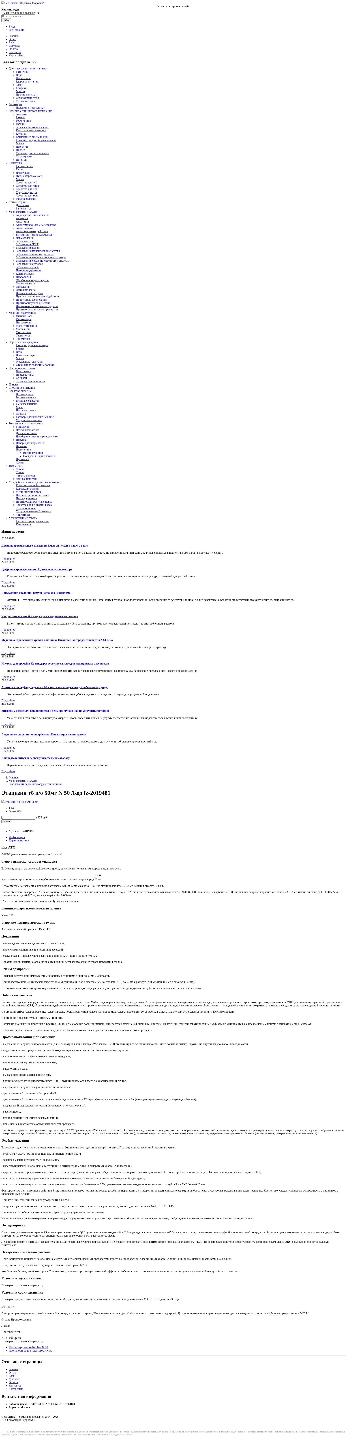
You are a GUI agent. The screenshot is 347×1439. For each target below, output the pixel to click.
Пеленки (21, 446)
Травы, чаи (15, 465)
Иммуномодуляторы (28, 270)
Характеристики (19, 840)
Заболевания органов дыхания (34, 254)
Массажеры (23, 329)
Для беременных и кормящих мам (37, 436)
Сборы (20, 469)
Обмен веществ (25, 283)
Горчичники (23, 120)
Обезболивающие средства (32, 280)
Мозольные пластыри (29, 361)
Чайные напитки (26, 478)
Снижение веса (25, 101)
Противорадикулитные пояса (34, 501)
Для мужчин (23, 172)
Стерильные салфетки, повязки (35, 364)
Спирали (21, 377)
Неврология (23, 276)
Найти (6, 20)
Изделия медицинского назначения (30, 110)
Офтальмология (25, 289)
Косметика (15, 162)
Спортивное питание (22, 387)
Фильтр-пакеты (25, 475)
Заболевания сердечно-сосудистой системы (42, 260)
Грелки (20, 123)
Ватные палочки (26, 397)
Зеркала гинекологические (32, 127)
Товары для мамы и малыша (26, 423)
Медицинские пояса (28, 491)
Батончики (22, 71)
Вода (19, 75)
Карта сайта (16, 55)
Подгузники (23, 449)
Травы (20, 472)
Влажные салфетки (28, 400)
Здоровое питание (27, 81)
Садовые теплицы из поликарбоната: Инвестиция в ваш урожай (43, 734)
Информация (17, 837)
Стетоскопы (23, 332)
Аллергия (22, 218)
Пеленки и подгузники (30, 107)
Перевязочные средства (23, 342)
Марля (20, 358)
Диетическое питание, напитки (28, 68)
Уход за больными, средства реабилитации (35, 482)
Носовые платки (26, 410)
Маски (20, 143)
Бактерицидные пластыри (32, 345)
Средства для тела (27, 195)
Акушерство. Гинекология (32, 215)
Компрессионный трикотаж (33, 485)
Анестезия (22, 221)
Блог (11, 42)
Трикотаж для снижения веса (34, 504)
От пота (21, 413)
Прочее (20, 149)
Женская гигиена (26, 403)
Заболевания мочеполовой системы (38, 250)
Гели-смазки (23, 371)
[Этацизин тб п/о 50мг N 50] (19, 801)
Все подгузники (33, 452)
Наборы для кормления (30, 443)
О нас (12, 39)
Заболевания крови (28, 247)
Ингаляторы (23, 322)
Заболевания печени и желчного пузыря (41, 257)
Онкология (22, 286)
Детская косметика (27, 429)
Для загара (22, 205)
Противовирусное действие (33, 302)
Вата (19, 351)
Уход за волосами (26, 198)
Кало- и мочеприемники (31, 130)
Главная (13, 35)
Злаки (19, 84)
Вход (12, 26)
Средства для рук (26, 192)
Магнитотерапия (26, 325)
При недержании (26, 498)
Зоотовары (15, 104)
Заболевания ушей (27, 267)
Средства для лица (27, 185)
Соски (20, 462)
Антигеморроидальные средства (36, 224)
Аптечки (21, 114)
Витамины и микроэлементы (34, 234)
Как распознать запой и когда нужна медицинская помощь (39, 616)
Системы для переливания (32, 153)
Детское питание (26, 433)
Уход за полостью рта (29, 420)
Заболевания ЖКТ (27, 244)
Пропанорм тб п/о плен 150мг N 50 (30, 1350)
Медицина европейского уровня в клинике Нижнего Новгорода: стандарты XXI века (57, 640)
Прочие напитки (26, 94)
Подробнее (8, 558)
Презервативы (25, 374)
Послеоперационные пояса (32, 495)
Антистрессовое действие (32, 231)
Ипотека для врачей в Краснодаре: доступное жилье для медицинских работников (55, 663)
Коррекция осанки (27, 488)
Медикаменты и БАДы (23, 211)
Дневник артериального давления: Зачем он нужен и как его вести (44, 545)
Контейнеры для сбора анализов (36, 140)
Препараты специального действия (37, 296)
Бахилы (20, 117)
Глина (19, 169)
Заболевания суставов (29, 263)
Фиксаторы (23, 514)
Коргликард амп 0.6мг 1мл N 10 (28, 1347)
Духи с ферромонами (29, 175)
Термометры (23, 335)
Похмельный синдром (29, 293)
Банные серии (24, 166)
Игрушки (21, 439)
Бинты (20, 348)
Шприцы (21, 159)
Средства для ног (26, 189)
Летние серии (17, 202)
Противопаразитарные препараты (37, 309)
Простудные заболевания (31, 299)
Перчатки (22, 146)
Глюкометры (23, 319)
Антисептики (24, 228)
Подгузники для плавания (39, 456)
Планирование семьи (22, 368)
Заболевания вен (26, 241)
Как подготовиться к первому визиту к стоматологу (35, 757)
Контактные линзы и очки (32, 136)
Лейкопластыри (25, 355)
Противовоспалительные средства (37, 306)
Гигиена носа (24, 316)
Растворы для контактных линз (35, 416)
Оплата (13, 48)
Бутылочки (23, 426)
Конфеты (21, 88)
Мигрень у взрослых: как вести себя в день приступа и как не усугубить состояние (55, 710)
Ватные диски (24, 394)
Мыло (19, 407)
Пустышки (22, 459)
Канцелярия (23, 524)
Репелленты (23, 208)
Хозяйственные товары (23, 517)
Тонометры (23, 338)
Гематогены (23, 78)
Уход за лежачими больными (33, 511)
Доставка (14, 45)
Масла (20, 179)
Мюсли (20, 91)
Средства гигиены (20, 390)
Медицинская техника (22, 312)
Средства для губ (26, 182)
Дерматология (24, 237)
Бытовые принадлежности (32, 521)
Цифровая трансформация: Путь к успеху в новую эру (36, 569)
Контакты (15, 52)
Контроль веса (25, 273)
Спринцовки (24, 156)
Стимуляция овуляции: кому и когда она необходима (35, 592)
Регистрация (16, 29)
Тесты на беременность (30, 381)
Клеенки (21, 133)
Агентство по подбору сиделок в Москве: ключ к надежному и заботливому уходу (54, 687)
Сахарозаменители (27, 97)
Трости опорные (26, 508)
